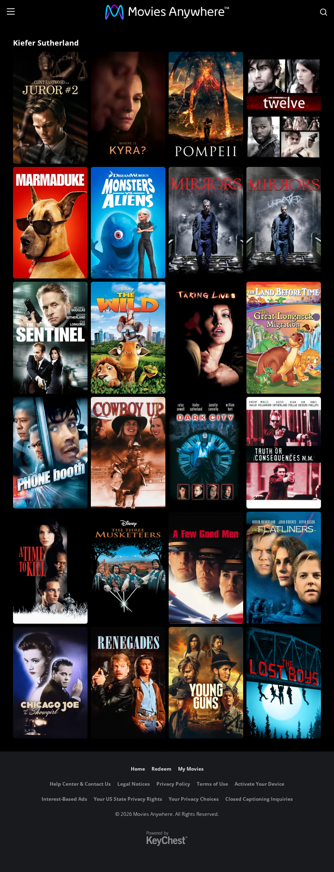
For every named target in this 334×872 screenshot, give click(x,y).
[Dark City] (206, 453)
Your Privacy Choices (194, 798)
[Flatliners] (283, 568)
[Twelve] (283, 108)
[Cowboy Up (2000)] (128, 453)
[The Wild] (128, 338)
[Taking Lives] (206, 338)
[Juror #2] (50, 108)
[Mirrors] (206, 223)
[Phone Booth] (50, 453)
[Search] (323, 12)
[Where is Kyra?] (128, 108)
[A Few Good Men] (206, 568)
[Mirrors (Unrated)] (283, 223)
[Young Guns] (206, 683)
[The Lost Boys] (283, 683)
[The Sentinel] (50, 338)
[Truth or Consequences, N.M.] (283, 453)
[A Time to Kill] (50, 568)
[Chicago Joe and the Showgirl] (50, 683)
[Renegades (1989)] (128, 683)
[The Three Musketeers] (128, 568)
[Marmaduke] (50, 223)
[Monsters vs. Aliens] (128, 223)
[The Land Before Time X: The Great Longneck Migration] (283, 338)
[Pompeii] (206, 108)
